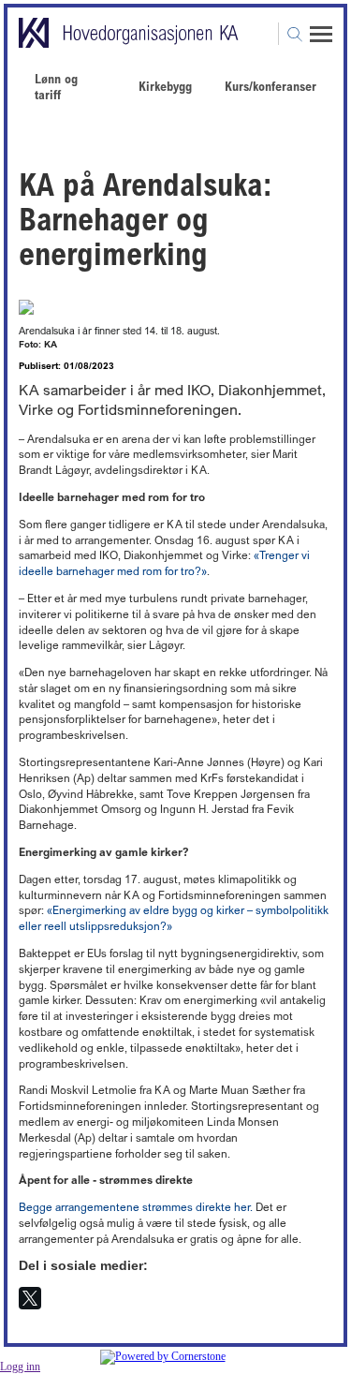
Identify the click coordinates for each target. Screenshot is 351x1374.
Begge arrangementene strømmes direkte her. (136, 1207)
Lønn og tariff (56, 86)
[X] (30, 1298)
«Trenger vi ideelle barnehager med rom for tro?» (164, 563)
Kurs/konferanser (270, 86)
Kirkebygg (165, 86)
